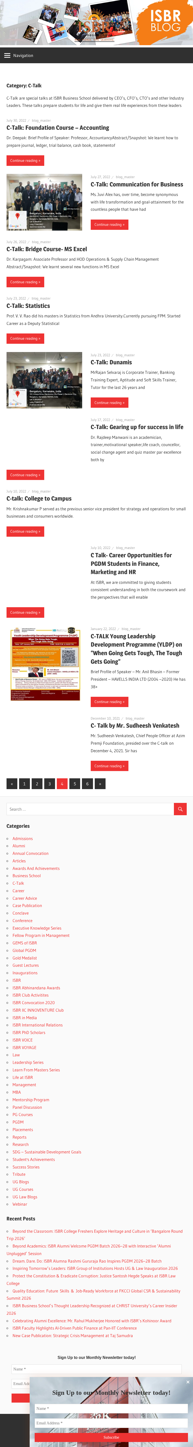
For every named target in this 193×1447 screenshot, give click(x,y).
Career (18, 890)
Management (24, 1084)
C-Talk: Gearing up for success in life (137, 427)
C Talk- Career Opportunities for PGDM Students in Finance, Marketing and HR (131, 564)
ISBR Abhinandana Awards (36, 987)
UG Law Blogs (25, 1196)
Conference (22, 920)
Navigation (23, 55)
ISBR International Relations (38, 1024)
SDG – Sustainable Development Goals (47, 1151)
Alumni (19, 845)
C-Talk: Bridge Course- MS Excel (47, 249)
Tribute (19, 1174)
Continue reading (23, 160)
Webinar (20, 1204)
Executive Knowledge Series (37, 928)
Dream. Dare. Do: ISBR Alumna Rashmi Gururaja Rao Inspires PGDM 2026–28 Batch (87, 1261)
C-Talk (18, 883)
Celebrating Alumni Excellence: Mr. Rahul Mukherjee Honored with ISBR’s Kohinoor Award (92, 1320)
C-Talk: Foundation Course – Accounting (58, 127)
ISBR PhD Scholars (29, 1032)
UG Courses (23, 1189)
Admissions (23, 838)
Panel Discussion (27, 1107)
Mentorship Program (31, 1099)
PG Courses (23, 1114)
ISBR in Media (25, 1017)
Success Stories (26, 1166)
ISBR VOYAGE (24, 1047)
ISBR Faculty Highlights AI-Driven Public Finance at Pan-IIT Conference (75, 1328)
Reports (19, 1137)
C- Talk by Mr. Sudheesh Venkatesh (135, 725)
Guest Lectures (26, 965)
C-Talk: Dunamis (111, 362)
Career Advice (25, 898)
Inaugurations (25, 972)
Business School (27, 875)
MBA (17, 1092)
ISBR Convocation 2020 (34, 1002)
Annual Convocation (31, 853)
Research (21, 1144)
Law (16, 1054)
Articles (19, 860)
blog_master (41, 120)
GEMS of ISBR (25, 942)
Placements (23, 1129)
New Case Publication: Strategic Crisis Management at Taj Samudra (73, 1335)
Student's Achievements (34, 1159)
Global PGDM (24, 950)
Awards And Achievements (36, 868)
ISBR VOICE (23, 1040)
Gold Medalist (25, 957)
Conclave (21, 913)
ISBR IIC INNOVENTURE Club (38, 1010)
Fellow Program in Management (41, 935)
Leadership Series (28, 1062)
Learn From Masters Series (36, 1069)
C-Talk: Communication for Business (137, 184)
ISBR (17, 980)
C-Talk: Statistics (28, 305)
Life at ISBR (23, 1077)
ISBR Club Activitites (31, 995)
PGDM (18, 1122)
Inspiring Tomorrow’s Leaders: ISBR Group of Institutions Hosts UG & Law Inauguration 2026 (95, 1268)
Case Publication (27, 905)
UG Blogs (21, 1181)
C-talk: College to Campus (39, 498)
